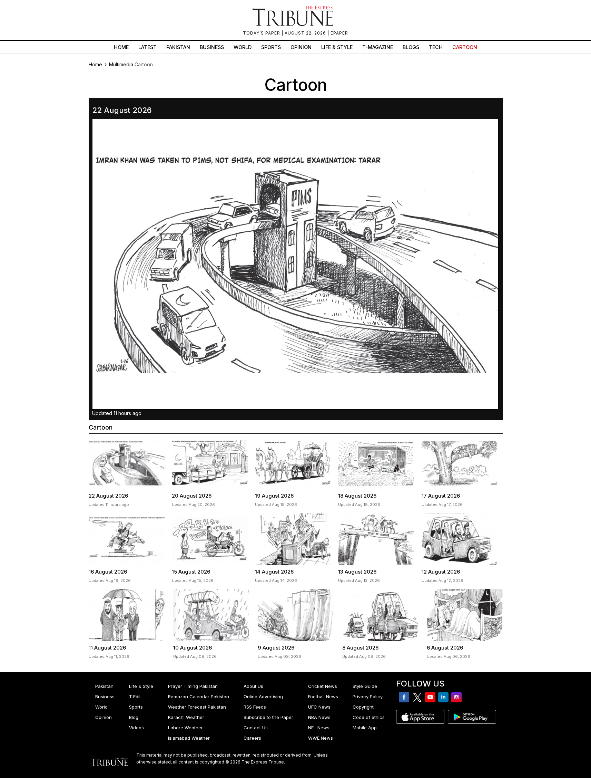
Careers (252, 738)
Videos (136, 727)
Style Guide (365, 686)
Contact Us (256, 727)
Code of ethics (369, 717)
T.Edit (135, 696)
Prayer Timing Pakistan (193, 686)
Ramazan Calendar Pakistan (198, 696)
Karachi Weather (186, 717)
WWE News (320, 738)
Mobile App (365, 727)
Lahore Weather (185, 727)
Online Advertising (263, 696)
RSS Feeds (255, 707)
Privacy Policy (368, 696)
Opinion (301, 47)
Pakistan (178, 47)
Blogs (411, 47)
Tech (436, 47)
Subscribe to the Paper (268, 717)
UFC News (319, 707)
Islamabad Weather (189, 738)
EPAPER (339, 33)
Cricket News (322, 686)
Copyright (363, 707)
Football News (323, 696)
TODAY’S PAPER (262, 33)
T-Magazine (377, 47)
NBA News (319, 717)
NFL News (318, 727)
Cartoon (464, 47)
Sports (271, 47)
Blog (133, 717)
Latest (147, 47)
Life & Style (337, 47)
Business (212, 47)
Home (121, 47)
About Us (253, 686)
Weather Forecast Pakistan (197, 707)
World (243, 47)
